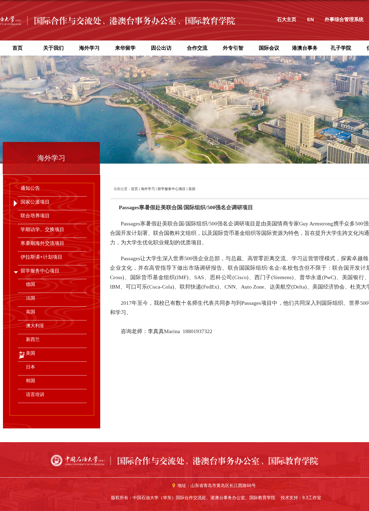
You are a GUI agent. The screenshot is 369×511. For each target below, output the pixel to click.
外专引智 (233, 48)
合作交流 (197, 48)
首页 (17, 48)
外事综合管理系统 (344, 19)
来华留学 (125, 48)
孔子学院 (341, 48)
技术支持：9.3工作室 (301, 497)
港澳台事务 (305, 48)
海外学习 (89, 48)
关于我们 (53, 48)
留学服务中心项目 (171, 189)
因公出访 (161, 48)
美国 (191, 189)
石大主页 (286, 19)
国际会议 (269, 48)
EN (310, 19)
